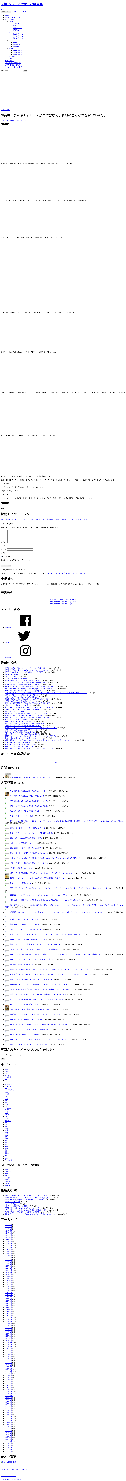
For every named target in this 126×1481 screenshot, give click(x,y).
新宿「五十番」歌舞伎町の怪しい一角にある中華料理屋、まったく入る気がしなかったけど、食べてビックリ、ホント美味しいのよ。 (57, 954)
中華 (10, 40)
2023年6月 (8, 1256)
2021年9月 (8, 1299)
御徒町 (6, 1113)
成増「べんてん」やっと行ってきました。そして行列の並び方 (32, 833)
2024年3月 (8, 1237)
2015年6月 (8, 1443)
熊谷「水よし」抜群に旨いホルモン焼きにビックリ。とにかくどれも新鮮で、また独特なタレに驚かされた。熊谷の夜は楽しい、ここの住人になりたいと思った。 (67, 821)
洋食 (10, 59)
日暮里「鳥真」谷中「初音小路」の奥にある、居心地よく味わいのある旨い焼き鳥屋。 (40, 989)
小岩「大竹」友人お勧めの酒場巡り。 (18, 742)
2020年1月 (8, 1340)
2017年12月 (9, 1392)
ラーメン (12, 32)
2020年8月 (8, 1326)
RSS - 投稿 (12, 1462)
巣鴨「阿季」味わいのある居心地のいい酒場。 (21, 744)
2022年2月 (8, 1288)
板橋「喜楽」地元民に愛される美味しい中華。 (26, 838)
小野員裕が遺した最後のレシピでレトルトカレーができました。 (27, 670)
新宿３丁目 (8, 1121)
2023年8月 (8, 1251)
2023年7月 (8, 1253)
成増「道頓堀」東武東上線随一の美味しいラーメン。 (28, 791)
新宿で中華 (16, 42)
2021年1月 (8, 1315)
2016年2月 (8, 1437)
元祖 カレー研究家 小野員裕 (22, 4)
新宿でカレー (17, 26)
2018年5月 (8, 1381)
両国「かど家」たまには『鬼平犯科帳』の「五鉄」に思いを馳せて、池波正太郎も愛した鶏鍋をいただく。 (47, 858)
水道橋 (6, 1128)
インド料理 (8, 1077)
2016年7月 (8, 1427)
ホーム (7, 15)
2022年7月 (8, 1278)
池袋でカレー (17, 30)
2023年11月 (9, 1245)
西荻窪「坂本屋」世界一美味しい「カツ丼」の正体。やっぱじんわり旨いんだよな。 (39, 1024)
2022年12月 (9, 1268)
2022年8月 (8, 1276)
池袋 (6, 1130)
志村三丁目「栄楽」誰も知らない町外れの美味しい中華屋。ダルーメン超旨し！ (38, 994)
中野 (6, 1097)
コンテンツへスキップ (19, 11)
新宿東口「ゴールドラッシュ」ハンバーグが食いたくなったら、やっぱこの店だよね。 (40, 895)
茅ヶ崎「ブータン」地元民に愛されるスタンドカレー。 (24, 715)
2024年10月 (9, 1231)
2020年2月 (8, 1338)
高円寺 (6, 1158)
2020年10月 (9, 1321)
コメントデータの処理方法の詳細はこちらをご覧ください (66, 573)
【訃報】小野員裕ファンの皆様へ (16, 678)
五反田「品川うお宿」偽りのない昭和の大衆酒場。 (23, 684)
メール (4, 549)
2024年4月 (8, 1235)
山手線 (6, 1111)
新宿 (6, 1119)
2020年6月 (8, 1330)
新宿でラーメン (18, 34)
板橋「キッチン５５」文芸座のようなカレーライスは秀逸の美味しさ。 (30, 748)
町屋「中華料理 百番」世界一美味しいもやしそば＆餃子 (30, 1009)
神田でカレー (17, 24)
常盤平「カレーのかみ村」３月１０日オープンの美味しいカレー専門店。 (31, 736)
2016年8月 (8, 1424)
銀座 (6, 1152)
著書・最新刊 (9, 61)
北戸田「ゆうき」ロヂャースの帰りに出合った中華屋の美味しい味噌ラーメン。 (38, 878)
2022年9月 (8, 1274)
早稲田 (6, 1124)
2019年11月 (9, 1344)
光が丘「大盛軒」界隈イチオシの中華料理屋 (25, 1034)
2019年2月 (8, 1363)
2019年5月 (8, 1356)
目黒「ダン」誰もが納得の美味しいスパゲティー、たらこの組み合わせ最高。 (37, 999)
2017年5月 (8, 1406)
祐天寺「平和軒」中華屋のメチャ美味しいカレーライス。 (65, 519)
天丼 (6, 1102)
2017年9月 (8, 1398)
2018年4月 (8, 1383)
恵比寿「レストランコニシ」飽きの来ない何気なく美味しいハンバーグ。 (31, 686)
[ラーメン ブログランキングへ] (6, 1474)
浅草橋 (6, 1138)
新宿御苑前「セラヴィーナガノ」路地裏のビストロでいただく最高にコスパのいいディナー (42, 984)
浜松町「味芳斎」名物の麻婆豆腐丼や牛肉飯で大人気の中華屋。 (27, 699)
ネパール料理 (8, 1084)
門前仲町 (7, 1153)
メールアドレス (6, 1055)
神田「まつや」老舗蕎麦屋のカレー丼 (23, 843)
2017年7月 (8, 1402)
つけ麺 (6, 1071)
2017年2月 (8, 1412)
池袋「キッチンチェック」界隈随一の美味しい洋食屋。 (29, 806)
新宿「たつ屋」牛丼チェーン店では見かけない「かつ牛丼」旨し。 (33, 959)
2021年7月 (8, 1303)
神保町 (7, 1142)
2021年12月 (9, 1293)
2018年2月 (8, 1387)
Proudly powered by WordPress (11, 1479)
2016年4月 (8, 1433)
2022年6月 (8, 1280)
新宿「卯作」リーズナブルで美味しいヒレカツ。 (22, 711)
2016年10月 (9, 1420)
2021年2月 (8, 1313)
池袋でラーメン (18, 38)
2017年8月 (8, 1400)
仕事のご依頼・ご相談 (12, 65)
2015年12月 (9, 1441)
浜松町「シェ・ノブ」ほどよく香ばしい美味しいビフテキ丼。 (27, 713)
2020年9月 (8, 1324)
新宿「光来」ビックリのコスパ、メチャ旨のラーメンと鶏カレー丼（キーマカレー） (39, 1039)
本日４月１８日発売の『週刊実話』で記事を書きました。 (25, 691)
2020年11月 (9, 1319)
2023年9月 (8, 1249)
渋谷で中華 (16, 44)
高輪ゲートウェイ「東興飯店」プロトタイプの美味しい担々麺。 (27, 717)
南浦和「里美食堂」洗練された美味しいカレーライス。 (29, 863)
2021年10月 (9, 1297)
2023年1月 (8, 1266)
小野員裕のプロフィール (13, 17)
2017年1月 (8, 1414)
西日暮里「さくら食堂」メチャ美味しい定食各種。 (23, 709)
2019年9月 (8, 1348)
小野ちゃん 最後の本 (12, 674)
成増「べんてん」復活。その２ (21, 883)
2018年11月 (9, 1369)
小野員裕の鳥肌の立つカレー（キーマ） (63, 604)
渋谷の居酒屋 (17, 52)
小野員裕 (15, 120)
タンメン (7, 1082)
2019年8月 (8, 1350)
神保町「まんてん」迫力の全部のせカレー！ (25, 1004)
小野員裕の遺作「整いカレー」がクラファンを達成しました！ (27, 668)
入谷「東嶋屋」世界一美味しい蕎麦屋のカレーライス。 (29, 801)
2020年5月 (8, 1332)
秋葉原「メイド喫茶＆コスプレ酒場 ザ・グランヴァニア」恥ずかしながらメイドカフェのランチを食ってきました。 (51, 969)
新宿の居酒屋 (17, 50)
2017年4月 (8, 1408)
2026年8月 (8, 1225)
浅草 (6, 1137)
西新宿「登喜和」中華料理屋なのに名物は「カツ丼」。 (29, 853)
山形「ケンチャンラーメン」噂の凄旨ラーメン (26, 929)
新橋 (6, 1122)
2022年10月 (9, 1272)
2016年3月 (8, 1435)
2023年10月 (9, 1247)
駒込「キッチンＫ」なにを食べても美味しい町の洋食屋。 (25, 724)
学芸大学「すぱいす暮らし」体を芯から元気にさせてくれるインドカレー (36, 1014)
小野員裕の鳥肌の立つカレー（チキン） (63, 602)
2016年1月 (8, 1439)
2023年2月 (8, 1264)
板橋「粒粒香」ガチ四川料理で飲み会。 (19, 721)
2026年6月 (8, 1227)
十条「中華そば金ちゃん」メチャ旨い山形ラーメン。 (24, 738)
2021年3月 (8, 1311)
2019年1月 (8, 1365)
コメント (4, 542)
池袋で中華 (16, 46)
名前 (3, 546)
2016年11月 (9, 1418)
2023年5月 (8, 1258)
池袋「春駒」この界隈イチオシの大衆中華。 (25, 924)
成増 (6, 1116)
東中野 (6, 1126)
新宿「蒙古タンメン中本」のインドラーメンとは (27, 1019)
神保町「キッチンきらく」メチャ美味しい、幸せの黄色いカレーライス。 (31, 728)
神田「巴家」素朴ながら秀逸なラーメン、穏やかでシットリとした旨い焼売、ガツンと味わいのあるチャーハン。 (50, 974)
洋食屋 (6, 1135)
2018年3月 (8, 1385)
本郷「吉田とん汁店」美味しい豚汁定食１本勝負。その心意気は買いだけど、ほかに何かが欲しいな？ (46, 900)
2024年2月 (8, 1239)
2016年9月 (8, 1422)
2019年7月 (8, 1352)
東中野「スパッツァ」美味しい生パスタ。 (20, 746)
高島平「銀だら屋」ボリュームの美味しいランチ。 (23, 734)
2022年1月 (8, 1291)
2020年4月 (8, 1334)
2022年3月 (8, 1286)
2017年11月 (9, 1394)
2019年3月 (8, 1361)
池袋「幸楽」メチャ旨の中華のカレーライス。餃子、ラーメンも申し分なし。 (37, 944)
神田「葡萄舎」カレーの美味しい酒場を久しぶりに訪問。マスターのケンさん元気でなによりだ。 (39, 740)
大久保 (6, 1099)
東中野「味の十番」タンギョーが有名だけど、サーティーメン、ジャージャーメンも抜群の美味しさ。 (46, 934)
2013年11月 (9, 1447)
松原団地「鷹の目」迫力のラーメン (22, 964)
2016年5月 (8, 1431)
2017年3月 (8, 1410)
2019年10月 (9, 1346)
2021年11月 (9, 1295)
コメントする (23, 120)
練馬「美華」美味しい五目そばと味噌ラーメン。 (22, 730)
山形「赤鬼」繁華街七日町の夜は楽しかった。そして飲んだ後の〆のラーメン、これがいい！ (43, 873)
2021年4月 (8, 1309)
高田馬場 (8, 1160)
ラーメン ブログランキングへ (8, 1476)
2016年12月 (9, 1416)
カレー (11, 21)
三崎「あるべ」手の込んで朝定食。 (17, 705)
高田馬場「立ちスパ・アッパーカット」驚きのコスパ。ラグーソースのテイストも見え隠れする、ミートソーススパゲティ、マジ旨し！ (58, 912)
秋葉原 (6, 1148)
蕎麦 (6, 1150)
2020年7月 (8, 1328)
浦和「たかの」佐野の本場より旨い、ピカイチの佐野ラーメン (32, 979)
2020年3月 (8, 1336)
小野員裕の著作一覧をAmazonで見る (63, 599)
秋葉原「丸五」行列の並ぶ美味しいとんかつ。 (21, 701)
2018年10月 (9, 1371)
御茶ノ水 (7, 1114)
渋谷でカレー (17, 28)
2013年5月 (8, 1451)
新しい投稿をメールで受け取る (14, 570)
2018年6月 (8, 1379)
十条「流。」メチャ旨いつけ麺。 (16, 719)
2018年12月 (9, 1367)
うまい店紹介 (9, 19)
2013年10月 (9, 1449)
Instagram (8, 1185)
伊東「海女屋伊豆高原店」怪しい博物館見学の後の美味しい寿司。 (28, 703)
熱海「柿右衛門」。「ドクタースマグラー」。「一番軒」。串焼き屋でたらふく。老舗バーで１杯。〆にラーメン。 (46, 693)
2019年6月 (8, 1354)
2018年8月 (8, 1375)
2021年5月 (8, 1307)
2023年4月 (8, 1260)
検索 (2, 9)
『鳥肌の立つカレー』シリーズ (63, 762)
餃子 (7, 1156)
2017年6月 (8, 1404)
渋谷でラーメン (18, 36)
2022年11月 (9, 1270)
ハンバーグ (9, 1086)
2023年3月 (8, 1262)
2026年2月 (8, 1229)
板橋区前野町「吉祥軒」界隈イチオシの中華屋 (26, 848)
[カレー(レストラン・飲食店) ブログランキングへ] (6, 1467)
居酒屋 (11, 48)
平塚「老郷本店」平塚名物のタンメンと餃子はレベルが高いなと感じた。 (31, 689)
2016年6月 (8, 1429)
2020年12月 (9, 1317)
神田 (6, 1146)
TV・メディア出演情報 (13, 63)
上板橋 (6, 1092)
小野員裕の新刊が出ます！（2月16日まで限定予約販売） (25, 672)
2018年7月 (8, 1377)
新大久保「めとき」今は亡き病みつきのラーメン (27, 811)
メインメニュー (6, 11)
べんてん (7, 1075)
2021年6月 (8, 1305)
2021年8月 (8, 1301)
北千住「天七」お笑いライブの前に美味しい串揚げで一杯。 (26, 682)
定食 (6, 1105)
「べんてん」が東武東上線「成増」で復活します (27, 796)
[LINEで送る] (13, 123)
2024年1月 (8, 1241)
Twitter (7, 1183)
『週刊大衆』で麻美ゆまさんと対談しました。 (21, 697)
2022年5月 (8, 1282)
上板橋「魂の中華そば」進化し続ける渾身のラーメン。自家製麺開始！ (35, 949)
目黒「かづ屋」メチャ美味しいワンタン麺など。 (22, 695)
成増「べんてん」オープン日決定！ (22, 816)
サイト (3, 553)
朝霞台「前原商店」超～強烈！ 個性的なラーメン (28, 828)
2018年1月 (8, 1389)
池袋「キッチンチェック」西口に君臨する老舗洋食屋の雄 (30, 1029)
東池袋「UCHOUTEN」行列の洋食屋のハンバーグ (27, 939)
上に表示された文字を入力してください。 (16, 560)
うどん (6, 1069)
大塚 (6, 1100)
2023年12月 (9, 1243)
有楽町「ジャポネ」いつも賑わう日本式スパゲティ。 (24, 680)
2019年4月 (8, 1359)
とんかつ (12, 56)
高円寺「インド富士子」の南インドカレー (24, 919)
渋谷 (6, 1140)
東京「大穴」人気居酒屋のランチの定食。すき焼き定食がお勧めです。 (30, 707)
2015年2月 (8, 1445)
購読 (3, 1059)
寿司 (6, 1106)
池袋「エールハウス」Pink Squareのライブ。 (20, 732)
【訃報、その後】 (11, 676)
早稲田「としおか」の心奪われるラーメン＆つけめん (28, 1044)
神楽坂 (6, 1144)
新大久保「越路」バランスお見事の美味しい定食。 (23, 726)
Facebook (8, 1182)
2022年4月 (8, 1284)
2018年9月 (8, 1373)
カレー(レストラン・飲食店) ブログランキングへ (14, 1469)
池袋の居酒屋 (17, 54)
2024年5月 (8, 1233)
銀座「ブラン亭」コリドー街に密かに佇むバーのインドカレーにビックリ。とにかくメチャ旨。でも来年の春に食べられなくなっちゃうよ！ (59, 888)
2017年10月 (9, 1396)
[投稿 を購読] (5, 1462)
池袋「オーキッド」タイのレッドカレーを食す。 (21, 519)
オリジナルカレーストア (13, 67)
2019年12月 (9, 1342)
